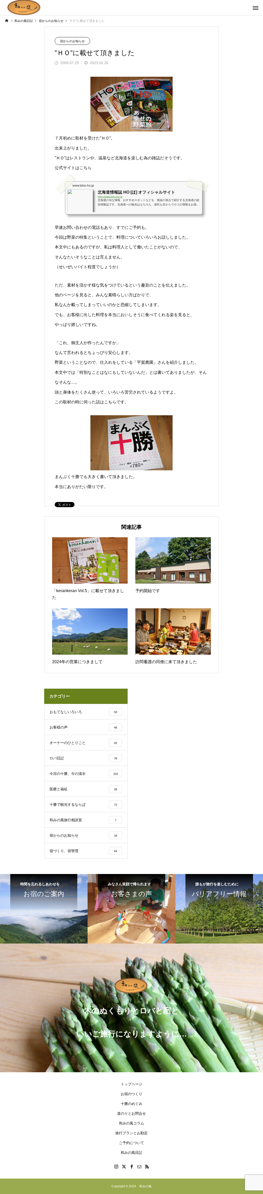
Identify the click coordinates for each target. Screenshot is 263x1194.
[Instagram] (116, 1166)
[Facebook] (131, 1166)
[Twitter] (123, 1166)
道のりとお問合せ (131, 1113)
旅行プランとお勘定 (131, 1133)
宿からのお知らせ (72, 41)
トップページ (131, 1084)
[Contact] (139, 1166)
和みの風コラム (131, 1123)
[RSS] (146, 1166)
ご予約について (131, 1143)
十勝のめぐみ (131, 1104)
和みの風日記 (131, 1152)
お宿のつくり (131, 1094)
